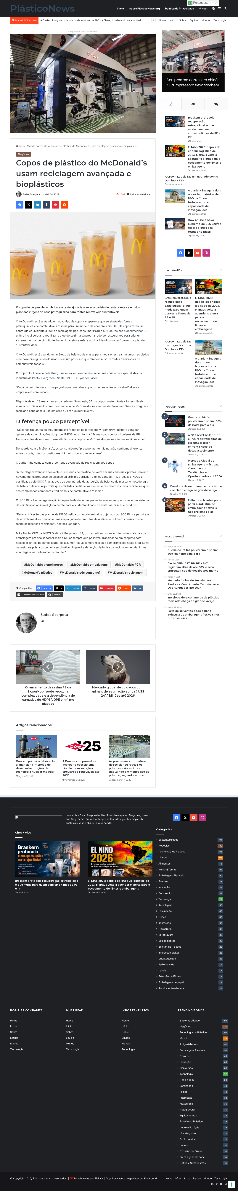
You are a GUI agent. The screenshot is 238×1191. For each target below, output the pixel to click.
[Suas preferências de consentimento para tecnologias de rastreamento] (231, 1184)
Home (162, 20)
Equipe (194, 20)
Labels (162, 970)
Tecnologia (219, 20)
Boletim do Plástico (169, 946)
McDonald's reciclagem (127, 572)
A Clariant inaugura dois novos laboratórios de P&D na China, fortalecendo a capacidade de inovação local (208, 370)
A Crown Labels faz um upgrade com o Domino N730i (178, 345)
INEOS (71, 378)
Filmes (162, 917)
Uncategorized (167, 958)
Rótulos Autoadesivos (171, 988)
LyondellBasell (87, 378)
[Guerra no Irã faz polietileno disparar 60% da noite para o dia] (175, 421)
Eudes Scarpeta (31, 194)
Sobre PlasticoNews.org (144, 8)
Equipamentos (166, 940)
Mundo (206, 20)
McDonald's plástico (37, 572)
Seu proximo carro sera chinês (83, 31)
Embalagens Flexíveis (171, 875)
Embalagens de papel (171, 982)
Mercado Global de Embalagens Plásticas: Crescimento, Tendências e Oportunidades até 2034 (205, 468)
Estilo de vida (166, 964)
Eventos (163, 881)
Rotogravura (165, 934)
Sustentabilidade (168, 839)
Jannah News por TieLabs (88, 1178)
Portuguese (200, 2)
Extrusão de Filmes (169, 976)
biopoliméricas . (134, 331)
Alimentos (43, 146)
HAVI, (54, 373)
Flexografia (165, 928)
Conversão (164, 893)
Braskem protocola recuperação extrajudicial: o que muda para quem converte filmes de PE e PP (46, 884)
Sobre (182, 20)
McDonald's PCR (129, 564)
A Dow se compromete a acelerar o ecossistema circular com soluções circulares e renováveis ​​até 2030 (80, 768)
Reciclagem (165, 905)
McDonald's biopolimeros (44, 564)
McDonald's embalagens (90, 564)
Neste (61, 378)
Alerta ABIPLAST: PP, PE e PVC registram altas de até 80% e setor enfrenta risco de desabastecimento (205, 442)
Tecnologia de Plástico (171, 851)
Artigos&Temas (167, 869)
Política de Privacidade (179, 8)
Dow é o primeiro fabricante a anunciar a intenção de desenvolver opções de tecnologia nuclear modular (35, 766)
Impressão (164, 922)
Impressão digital (168, 952)
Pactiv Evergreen (43, 378)
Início (120, 8)
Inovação (164, 887)
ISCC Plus (44, 481)
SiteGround (150, 1178)
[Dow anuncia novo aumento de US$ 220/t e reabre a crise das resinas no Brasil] (175, 223)
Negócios (23, 154)
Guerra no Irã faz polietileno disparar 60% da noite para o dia (205, 421)
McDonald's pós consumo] (81, 572)
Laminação (165, 911)
